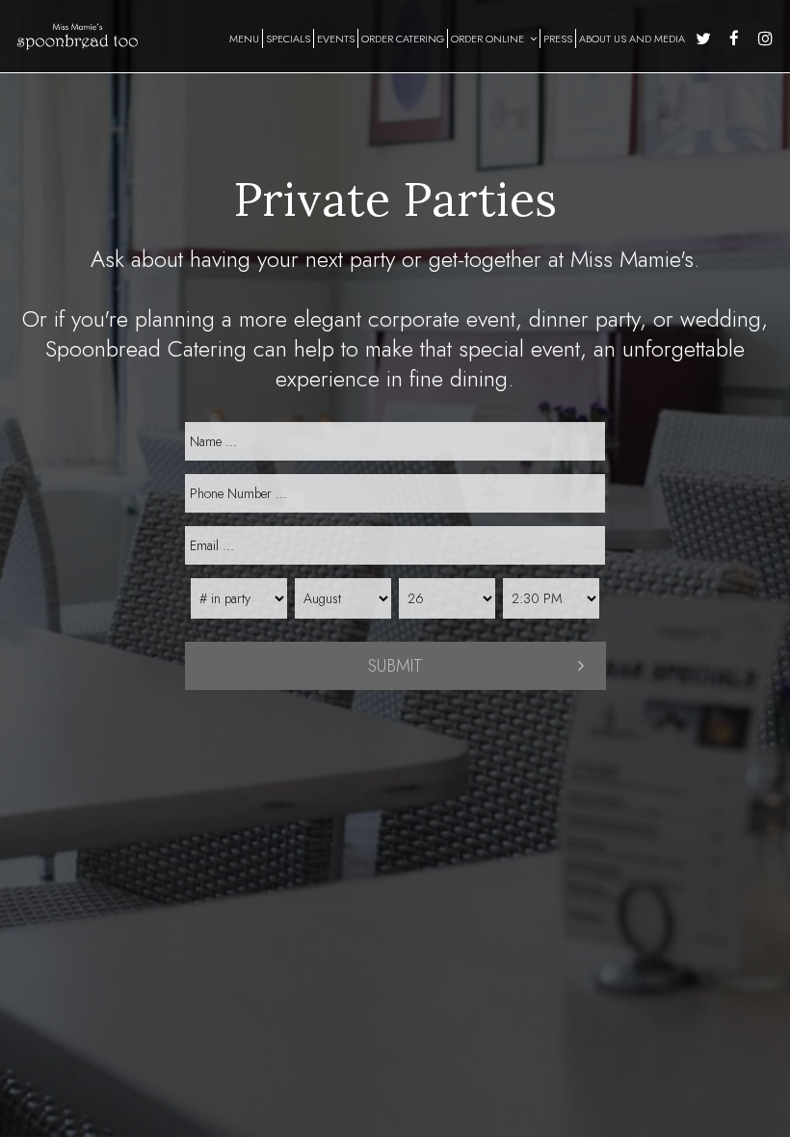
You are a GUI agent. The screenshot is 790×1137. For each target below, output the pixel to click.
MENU (244, 38)
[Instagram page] (765, 38)
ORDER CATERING (402, 38)
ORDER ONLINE (489, 38)
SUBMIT (395, 665)
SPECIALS (288, 38)
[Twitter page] (703, 38)
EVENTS (336, 38)
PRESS (557, 38)
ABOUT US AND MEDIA (632, 38)
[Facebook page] (734, 38)
